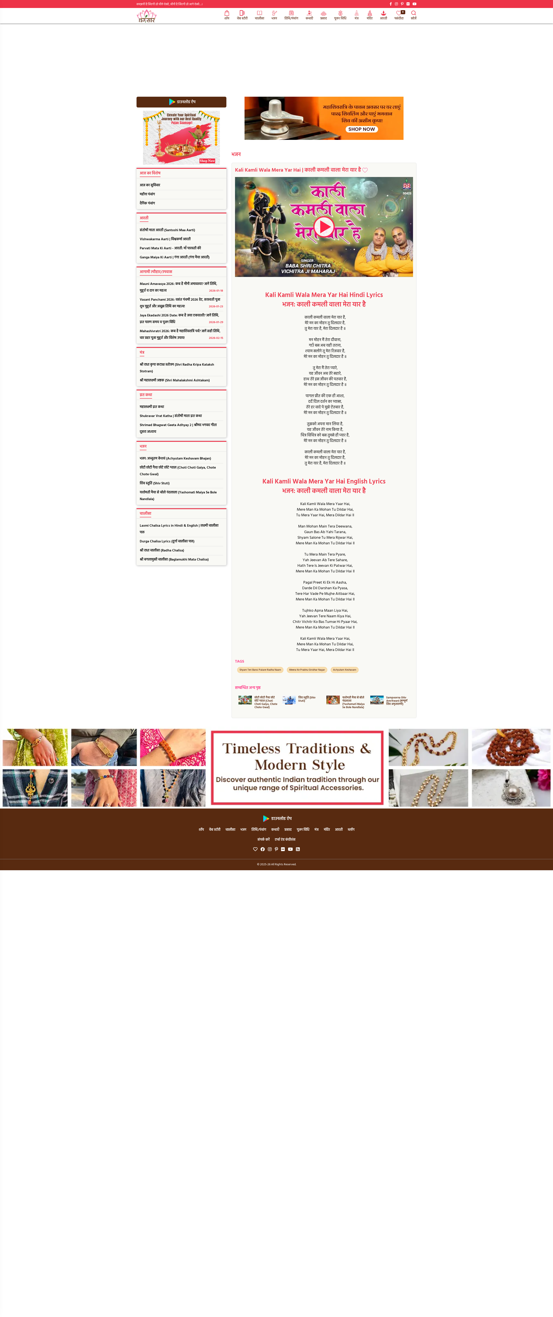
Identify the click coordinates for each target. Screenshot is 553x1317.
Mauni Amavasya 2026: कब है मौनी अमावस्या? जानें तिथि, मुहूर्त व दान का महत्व (181, 287)
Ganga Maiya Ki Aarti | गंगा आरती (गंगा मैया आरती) (175, 257)
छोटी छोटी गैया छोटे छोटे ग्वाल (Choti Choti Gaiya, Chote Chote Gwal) (178, 471)
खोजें (413, 18)
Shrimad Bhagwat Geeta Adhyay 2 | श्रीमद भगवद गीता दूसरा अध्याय (178, 428)
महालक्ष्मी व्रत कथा (152, 407)
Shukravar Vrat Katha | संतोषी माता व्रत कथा (171, 416)
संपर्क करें (263, 840)
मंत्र (357, 18)
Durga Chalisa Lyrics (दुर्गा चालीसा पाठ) (167, 541)
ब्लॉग (351, 830)
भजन (274, 18)
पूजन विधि (340, 18)
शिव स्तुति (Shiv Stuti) (155, 483)
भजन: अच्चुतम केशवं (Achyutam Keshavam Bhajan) (175, 458)
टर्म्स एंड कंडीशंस (285, 840)
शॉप (226, 18)
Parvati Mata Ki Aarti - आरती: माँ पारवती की (170, 248)
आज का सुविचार (150, 185)
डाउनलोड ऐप (185, 102)
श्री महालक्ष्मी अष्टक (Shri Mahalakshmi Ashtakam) (175, 380)
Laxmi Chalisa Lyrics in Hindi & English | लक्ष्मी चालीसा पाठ (179, 529)
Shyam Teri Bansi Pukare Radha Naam (260, 670)
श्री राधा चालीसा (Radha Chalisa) (162, 550)
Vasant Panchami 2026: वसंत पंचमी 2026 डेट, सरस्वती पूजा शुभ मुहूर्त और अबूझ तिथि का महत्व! (181, 303)
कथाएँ (309, 18)
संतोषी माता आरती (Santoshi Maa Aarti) (167, 230)
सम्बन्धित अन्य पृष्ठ (248, 688)
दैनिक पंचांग (147, 203)
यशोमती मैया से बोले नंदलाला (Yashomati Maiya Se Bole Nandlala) (178, 496)
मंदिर (370, 18)
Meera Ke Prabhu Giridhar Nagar (307, 670)
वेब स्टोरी (242, 18)
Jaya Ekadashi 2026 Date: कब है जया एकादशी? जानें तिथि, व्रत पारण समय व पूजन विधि (181, 319)
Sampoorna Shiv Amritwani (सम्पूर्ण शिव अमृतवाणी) (352, 701)
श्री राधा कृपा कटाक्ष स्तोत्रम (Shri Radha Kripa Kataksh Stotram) (177, 368)
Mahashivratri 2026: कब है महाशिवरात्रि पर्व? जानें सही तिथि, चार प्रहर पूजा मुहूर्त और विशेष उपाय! (181, 334)
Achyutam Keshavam (344, 670)
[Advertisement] (276, 55)
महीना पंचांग (147, 194)
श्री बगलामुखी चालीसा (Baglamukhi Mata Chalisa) (174, 559)
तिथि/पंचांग (291, 18)
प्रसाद (323, 18)
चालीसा (259, 18)
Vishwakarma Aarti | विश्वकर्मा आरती (165, 239)
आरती (383, 18)
